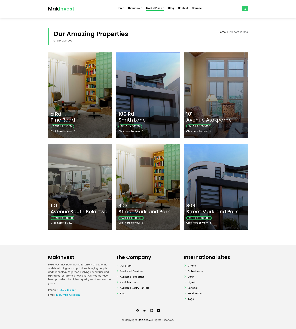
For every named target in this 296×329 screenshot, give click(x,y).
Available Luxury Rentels (134, 288)
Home (120, 8)
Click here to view (62, 131)
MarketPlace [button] (154, 8)
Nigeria (192, 282)
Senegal (192, 288)
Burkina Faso (195, 293)
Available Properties (132, 277)
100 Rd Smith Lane (132, 116)
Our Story (126, 265)
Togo (191, 299)
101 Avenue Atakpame (209, 116)
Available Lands (129, 282)
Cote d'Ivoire (195, 271)
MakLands (144, 320)
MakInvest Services (131, 271)
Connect (197, 8)
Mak (61, 8)
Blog (171, 8)
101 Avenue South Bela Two (79, 208)
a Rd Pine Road (63, 116)
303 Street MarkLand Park (144, 208)
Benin (191, 277)
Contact (183, 8)
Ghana (192, 265)
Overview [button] (134, 8)
